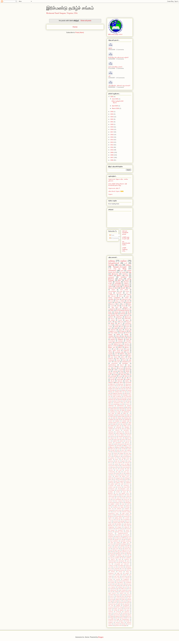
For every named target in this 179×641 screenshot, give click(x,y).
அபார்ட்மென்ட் (111, 434)
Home (75, 27)
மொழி (115, 600)
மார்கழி (117, 596)
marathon (122, 414)
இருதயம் (118, 447)
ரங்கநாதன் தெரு (112, 604)
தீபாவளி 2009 (121, 537)
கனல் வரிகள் (124, 289)
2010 (112, 150)
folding (123, 410)
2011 (112, 147)
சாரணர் (120, 320)
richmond (122, 313)
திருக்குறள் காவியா (119, 531)
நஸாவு (114, 368)
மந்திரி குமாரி (124, 588)
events (117, 410)
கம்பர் (127, 352)
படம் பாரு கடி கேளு (117, 269)
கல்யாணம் (110, 470)
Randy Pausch (116, 398)
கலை (116, 468)
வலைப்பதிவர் (120, 379)
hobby (124, 413)
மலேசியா (122, 593)
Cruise (122, 388)
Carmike (117, 388)
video (123, 428)
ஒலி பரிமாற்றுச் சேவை (124, 457)
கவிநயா (128, 265)
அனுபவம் (126, 285)
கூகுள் (110, 283)
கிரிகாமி (117, 476)
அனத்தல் (120, 341)
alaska (118, 334)
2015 (112, 137)
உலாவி (114, 451)
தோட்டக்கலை (120, 366)
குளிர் (111, 355)
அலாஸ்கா (126, 344)
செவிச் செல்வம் (118, 510)
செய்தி (127, 507)
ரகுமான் (128, 602)
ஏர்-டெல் (110, 456)
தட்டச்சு (128, 520)
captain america (113, 408)
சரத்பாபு (123, 357)
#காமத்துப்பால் (123, 331)
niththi (114, 418)
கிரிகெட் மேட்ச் (125, 476)
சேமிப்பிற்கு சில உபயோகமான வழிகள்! (118, 57)
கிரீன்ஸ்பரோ (111, 477)
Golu (125, 391)
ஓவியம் (123, 461)
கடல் (111, 462)
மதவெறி (112, 588)
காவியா (110, 476)
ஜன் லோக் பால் (123, 514)
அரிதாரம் (112, 437)
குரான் (126, 479)
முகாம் (110, 328)
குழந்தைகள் (128, 482)
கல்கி (128, 468)
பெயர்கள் (110, 579)
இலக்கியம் (111, 278)
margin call (128, 414)
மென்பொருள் (111, 377)
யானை (124, 600)
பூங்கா (127, 373)
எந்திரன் (121, 453)
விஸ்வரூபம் (121, 617)
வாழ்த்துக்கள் (111, 309)
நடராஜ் (127, 366)
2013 (112, 142)
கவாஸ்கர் (127, 470)
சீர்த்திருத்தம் (128, 502)
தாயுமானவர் (115, 363)
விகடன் (112, 381)
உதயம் (123, 450)
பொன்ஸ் (116, 584)
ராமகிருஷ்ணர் (126, 605)
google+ (119, 411)
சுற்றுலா (115, 505)
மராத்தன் (117, 591)
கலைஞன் (122, 468)
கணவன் (110, 464)
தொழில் (117, 543)
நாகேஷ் (116, 547)
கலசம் (119, 467)
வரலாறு (112, 379)
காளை (128, 474)
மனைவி (129, 590)
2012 (112, 144)
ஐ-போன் (124, 456)
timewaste (110, 427)
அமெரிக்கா (124, 277)
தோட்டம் (120, 323)
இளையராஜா (128, 317)
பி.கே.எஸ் (113, 296)
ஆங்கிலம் (110, 317)
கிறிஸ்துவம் (127, 477)
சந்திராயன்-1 (121, 494)
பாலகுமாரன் (116, 568)
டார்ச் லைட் (118, 519)
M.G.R (127, 333)
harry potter (111, 413)
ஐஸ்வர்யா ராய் (113, 457)
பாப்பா (109, 567)
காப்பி (115, 353)
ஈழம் (115, 349)
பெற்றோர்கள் (126, 579)
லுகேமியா (125, 307)
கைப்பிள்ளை (126, 485)
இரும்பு (123, 447)
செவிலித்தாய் (127, 510)
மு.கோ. (129, 597)
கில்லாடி (110, 479)
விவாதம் (127, 329)
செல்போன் (119, 508)
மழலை (127, 326)
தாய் (127, 293)
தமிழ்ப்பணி (126, 527)
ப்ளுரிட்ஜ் (118, 585)
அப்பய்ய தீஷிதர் (120, 434)
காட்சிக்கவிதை (111, 471)
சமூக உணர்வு (111, 497)
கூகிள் (122, 484)
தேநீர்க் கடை (126, 542)
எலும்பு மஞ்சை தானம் (114, 350)
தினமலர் (110, 531)
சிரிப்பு (117, 358)
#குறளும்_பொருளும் (120, 267)
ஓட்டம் (127, 459)
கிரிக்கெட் (122, 353)
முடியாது (112, 599)
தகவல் (122, 321)
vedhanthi (110, 428)
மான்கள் (124, 594)
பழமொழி (115, 371)
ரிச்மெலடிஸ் (127, 607)
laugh (117, 414)
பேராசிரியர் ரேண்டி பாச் (126, 580)
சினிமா (110, 281)
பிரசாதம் (120, 571)
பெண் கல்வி (117, 577)
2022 (112, 119)
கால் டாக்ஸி (115, 474)
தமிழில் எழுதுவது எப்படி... (124, 249)
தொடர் (122, 365)
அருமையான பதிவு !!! (114, 188)
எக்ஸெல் (115, 453)
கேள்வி (118, 485)
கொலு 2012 (126, 487)
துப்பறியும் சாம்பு (118, 539)
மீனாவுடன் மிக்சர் (113, 288)
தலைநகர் (113, 530)
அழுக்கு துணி (117, 439)
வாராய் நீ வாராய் (116, 614)
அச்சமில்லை (126, 430)
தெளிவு (118, 542)
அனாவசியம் (111, 433)
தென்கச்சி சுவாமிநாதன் (126, 541)
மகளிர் (123, 585)
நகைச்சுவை (112, 270)
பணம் (125, 556)
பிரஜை (127, 571)
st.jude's (129, 424)
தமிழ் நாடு (116, 361)
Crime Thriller (114, 333)
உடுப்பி (118, 450)
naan (109, 418)
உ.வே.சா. (112, 318)
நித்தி (109, 551)
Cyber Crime (128, 388)
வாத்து (109, 614)
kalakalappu (111, 414)
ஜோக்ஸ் (110, 517)
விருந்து (111, 617)
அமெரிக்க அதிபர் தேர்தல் (117, 315)
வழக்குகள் (126, 611)
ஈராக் (109, 349)
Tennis (112, 310)
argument (121, 407)
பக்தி (128, 554)
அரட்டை (129, 436)
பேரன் (117, 580)
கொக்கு (119, 487)
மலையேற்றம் (113, 376)
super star (118, 425)
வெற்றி (117, 619)
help (130, 272)
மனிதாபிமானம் (113, 590)
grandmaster (126, 411)
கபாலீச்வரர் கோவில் (125, 465)
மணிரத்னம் (120, 587)
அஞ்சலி (129, 313)
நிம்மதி (114, 551)
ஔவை (120, 318)
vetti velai (117, 428)
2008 (112, 155)
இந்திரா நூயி (111, 347)
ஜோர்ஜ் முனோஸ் (118, 517)
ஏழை (115, 456)
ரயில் (125, 377)
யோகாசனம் (121, 602)
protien (117, 419)
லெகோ (110, 610)
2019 (112, 127)
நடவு (111, 545)
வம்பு (130, 377)
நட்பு (119, 304)
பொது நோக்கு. (120, 582)
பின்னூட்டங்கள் (112, 373)
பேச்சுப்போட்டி (111, 580)
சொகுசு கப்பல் (116, 511)
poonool (113, 339)
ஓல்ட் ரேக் (118, 461)
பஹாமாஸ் (121, 294)
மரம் (130, 374)
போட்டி (121, 296)
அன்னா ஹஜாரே (119, 433)
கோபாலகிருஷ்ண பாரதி (123, 488)
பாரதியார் (129, 294)
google (116, 313)
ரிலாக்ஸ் (110, 608)
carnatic (126, 334)
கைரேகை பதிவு (111, 487)
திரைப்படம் (113, 304)
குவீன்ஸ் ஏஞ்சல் (114, 484)
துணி (111, 539)
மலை (122, 326)
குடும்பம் (129, 353)
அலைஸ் (110, 439)
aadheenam (111, 405)
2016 (112, 134)
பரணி (119, 559)
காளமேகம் (122, 474)
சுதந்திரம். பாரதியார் (114, 504)
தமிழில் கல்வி (111, 524)
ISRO (125, 393)
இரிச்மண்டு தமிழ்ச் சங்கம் (70, 8)
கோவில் (118, 491)
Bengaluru (110, 388)
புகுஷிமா (127, 573)
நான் (109, 548)
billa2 (126, 407)
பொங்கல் (112, 582)
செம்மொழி (111, 360)
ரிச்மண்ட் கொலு (119, 607)
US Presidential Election (122, 310)
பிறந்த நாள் (119, 573)
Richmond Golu (111, 399)
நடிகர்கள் (116, 545)
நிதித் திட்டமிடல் (125, 550)
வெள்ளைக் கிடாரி (112, 620)
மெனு (111, 600)
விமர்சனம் (113, 329)
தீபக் (115, 537)
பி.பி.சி (123, 568)
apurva (115, 407)
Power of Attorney (117, 396)
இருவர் (128, 447)
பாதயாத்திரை (121, 565)
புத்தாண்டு (121, 373)
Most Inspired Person (115, 394)
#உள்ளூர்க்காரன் (113, 263)
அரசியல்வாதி (118, 342)
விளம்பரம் (119, 381)
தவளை (127, 530)
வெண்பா (119, 309)
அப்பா (129, 288)
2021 (112, 121)
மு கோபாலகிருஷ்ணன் (121, 597)
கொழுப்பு (117, 355)
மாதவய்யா (118, 594)
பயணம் (112, 305)
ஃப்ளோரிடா (117, 430)
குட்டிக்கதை (120, 479)
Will (123, 404)
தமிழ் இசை (119, 524)
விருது (120, 329)
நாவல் (111, 550)
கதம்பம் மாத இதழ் (125, 464)
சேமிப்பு (110, 321)
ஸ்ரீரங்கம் (110, 382)
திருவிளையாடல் (126, 536)
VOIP (109, 404)
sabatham (117, 421)
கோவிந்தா (110, 491)
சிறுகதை (117, 281)
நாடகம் (124, 304)
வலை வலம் (128, 328)
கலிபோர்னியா (127, 318)
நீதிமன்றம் (129, 553)
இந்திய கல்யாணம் (124, 345)
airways (110, 334)
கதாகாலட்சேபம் (111, 465)
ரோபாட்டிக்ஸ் (126, 608)
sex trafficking (122, 422)
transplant (127, 427)
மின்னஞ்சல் (128, 596)
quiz (122, 419)
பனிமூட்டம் (113, 559)
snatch (124, 424)
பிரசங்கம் (113, 571)
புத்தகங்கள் (117, 574)
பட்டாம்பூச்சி (120, 369)
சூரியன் (127, 505)
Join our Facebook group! (125, 232)
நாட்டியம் (121, 368)
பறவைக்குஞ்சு (121, 560)
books (110, 312)
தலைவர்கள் (120, 530)
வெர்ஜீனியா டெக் (112, 331)
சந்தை (128, 494)
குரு (130, 479)
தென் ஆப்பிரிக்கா (114, 541)
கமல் (109, 467)
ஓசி (122, 459)
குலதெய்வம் (111, 482)
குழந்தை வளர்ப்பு (119, 482)
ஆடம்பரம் (127, 441)
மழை (127, 296)
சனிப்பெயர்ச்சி (111, 496)
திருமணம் (128, 321)
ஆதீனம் (110, 444)
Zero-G (127, 404)
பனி (109, 76)
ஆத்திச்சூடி (119, 317)
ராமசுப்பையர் (111, 607)
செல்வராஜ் (110, 510)
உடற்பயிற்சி (123, 448)
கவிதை (111, 261)
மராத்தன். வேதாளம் (125, 591)
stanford (112, 425)
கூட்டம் (127, 484)
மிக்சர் (122, 596)
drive (128, 336)
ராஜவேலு (118, 605)
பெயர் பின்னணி (125, 577)
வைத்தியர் (110, 622)
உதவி (121, 270)
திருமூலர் (127, 534)
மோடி (120, 600)
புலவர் (128, 576)
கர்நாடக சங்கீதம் (120, 301)
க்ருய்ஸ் (124, 355)
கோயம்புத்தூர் (111, 490)
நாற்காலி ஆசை (128, 548)
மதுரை (117, 588)
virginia (127, 428)
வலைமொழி (118, 611)
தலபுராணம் (128, 528)
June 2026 (115, 99)
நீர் (110, 369)
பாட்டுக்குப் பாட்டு (112, 565)
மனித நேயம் (123, 374)
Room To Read (117, 401)
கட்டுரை (118, 286)
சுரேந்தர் (110, 505)
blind (130, 407)
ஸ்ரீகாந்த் (123, 623)
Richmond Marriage (121, 399)
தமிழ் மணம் (118, 525)
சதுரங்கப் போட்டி (125, 493)
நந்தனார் (123, 545)
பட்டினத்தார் (126, 286)
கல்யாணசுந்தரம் (112, 291)
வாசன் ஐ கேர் (117, 613)
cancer (126, 297)
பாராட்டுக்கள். (128, 567)
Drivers (118, 390)
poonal (129, 337)
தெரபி (112, 542)
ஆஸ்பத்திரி (119, 445)
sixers (119, 424)
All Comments (115, 238)
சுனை (123, 504)
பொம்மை (122, 584)
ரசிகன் (119, 377)
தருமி (123, 528)
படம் (125, 263)
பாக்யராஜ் (118, 562)
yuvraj (109, 430)
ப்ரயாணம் (112, 585)
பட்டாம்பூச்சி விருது (119, 556)
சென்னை (125, 274)
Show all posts (85, 21)
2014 (112, 139)
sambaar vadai (125, 421)
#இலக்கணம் (113, 384)
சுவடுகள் (122, 505)
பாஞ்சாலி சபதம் (126, 562)
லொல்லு (115, 610)
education (111, 299)
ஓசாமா (116, 459)
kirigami (119, 337)
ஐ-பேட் (119, 456)
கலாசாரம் (110, 468)
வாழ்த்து (111, 616)
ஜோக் (116, 321)
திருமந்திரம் (125, 363)
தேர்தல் (112, 323)
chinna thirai (121, 408)
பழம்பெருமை (111, 562)
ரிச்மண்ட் (123, 288)
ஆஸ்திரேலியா (111, 445)
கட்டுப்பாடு (127, 462)
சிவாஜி (110, 293)
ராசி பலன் (110, 605)
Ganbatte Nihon (118, 391)
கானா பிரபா (126, 471)
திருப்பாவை (119, 534)
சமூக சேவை (114, 357)
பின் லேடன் (129, 570)
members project (121, 416)
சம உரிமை (127, 496)
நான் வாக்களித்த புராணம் (115, 67)
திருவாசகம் (118, 536)
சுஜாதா (110, 48)
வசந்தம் (121, 328)
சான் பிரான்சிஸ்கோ (117, 499)
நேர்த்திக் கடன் (121, 554)
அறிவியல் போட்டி (117, 344)
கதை (120, 265)
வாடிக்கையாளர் (126, 613)
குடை (115, 479)
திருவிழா (110, 537)
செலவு (118, 360)
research (110, 421)
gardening (112, 411)
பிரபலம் (123, 305)
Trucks (127, 402)
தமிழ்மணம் (110, 528)
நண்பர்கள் (126, 325)
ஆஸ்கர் (128, 444)
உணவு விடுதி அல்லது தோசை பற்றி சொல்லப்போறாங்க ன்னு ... (117, 184)
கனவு (118, 465)
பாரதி (121, 371)
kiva (124, 337)
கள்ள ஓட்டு (119, 470)
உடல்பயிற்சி (112, 450)
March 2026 (115, 108)
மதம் (130, 587)
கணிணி (116, 464)
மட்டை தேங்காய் (111, 587)
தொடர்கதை (111, 543)
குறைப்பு (128, 481)
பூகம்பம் (110, 577)
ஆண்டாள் (127, 442)
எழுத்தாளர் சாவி (117, 454)
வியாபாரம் (129, 616)
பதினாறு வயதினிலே (114, 557)
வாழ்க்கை (129, 614)
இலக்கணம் (115, 274)
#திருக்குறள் (120, 384)
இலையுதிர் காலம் (112, 448)
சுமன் (128, 504)
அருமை (110, 194)
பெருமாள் (118, 579)
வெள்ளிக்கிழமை (125, 619)
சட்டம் (117, 493)
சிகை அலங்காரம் (119, 500)
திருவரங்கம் (110, 536)
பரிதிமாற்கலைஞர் (112, 560)
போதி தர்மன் (128, 584)
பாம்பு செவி (120, 567)
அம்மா (127, 315)
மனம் (130, 588)
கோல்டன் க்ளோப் (125, 490)
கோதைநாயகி (111, 488)
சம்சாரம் (124, 497)
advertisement (120, 405)
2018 (112, 129)
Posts (112, 235)
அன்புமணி (127, 433)
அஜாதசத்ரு (110, 431)
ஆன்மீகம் (116, 444)
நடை (109, 368)
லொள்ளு (111, 265)
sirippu (114, 424)
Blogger (100, 637)
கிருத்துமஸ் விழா (119, 477)
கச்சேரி (110, 352)
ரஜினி (119, 604)
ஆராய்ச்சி (122, 444)
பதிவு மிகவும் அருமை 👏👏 (115, 191)
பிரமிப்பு (129, 305)
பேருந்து (116, 374)
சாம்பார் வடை (126, 499)
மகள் (128, 585)
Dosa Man (112, 390)
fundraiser (129, 410)
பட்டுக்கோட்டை (112, 294)
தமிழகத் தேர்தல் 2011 (118, 522)
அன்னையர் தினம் (126, 299)
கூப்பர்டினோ (111, 485)
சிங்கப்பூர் (127, 500)
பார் (111, 568)
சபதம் (118, 496)
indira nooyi (111, 337)
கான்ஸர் (117, 473)
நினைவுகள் (128, 368)
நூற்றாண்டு (112, 554)
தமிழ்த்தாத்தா (111, 527)
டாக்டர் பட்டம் (111, 519)
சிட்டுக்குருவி (111, 502)
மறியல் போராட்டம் (112, 593)
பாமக (114, 567)
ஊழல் (127, 349)
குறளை (111, 481)
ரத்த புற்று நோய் (126, 604)
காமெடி (127, 291)
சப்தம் (122, 496)
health (118, 413)
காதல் (120, 291)
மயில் (111, 591)
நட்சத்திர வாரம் (118, 325)
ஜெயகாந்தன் (119, 516)
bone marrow (118, 285)
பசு (114, 369)
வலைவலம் (111, 277)
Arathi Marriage (125, 387)
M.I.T (130, 393)
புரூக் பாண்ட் (117, 576)
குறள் (116, 481)
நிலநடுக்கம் (118, 553)
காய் (122, 473)
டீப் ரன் (109, 520)
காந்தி (119, 471)
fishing (110, 313)
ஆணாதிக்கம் (118, 442)
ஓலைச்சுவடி (110, 461)
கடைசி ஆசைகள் (118, 462)
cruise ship (128, 408)
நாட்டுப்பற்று (126, 547)
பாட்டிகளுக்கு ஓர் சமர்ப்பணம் (121, 564)
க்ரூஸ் (124, 491)
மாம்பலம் (129, 594)
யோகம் (115, 602)
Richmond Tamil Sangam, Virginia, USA (61, 13)
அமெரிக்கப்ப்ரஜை (122, 436)
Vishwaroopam (116, 404)
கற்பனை (114, 467)
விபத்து (123, 616)
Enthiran (123, 390)
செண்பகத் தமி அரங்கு (118, 507)
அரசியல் (110, 286)
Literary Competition (114, 297)
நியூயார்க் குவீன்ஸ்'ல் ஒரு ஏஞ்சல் (124, 551)
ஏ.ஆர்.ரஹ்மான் (126, 454)
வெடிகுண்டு (111, 619)
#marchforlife (128, 382)
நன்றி (128, 545)
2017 (112, 132)
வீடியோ (127, 381)
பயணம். (110, 326)
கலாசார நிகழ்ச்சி (126, 467)
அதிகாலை (127, 431)
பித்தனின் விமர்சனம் (120, 570)
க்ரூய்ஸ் (110, 302)
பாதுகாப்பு (127, 565)
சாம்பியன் (110, 500)
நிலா (124, 553)
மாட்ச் (128, 593)
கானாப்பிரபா (111, 473)
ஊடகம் (109, 453)
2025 (112, 111)
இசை (119, 280)
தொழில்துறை (124, 543)
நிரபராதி (112, 553)
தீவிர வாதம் (128, 537)
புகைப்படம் (110, 574)
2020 (112, 124)
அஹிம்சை (115, 441)
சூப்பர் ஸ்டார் (125, 358)
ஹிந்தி (125, 625)
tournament (118, 427)
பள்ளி (117, 305)
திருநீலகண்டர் (111, 534)
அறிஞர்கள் (127, 437)
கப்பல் (111, 301)
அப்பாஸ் (114, 436)
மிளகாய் (112, 597)
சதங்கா (123, 261)
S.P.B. (124, 401)
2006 (112, 160)
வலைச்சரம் (110, 611)
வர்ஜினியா (122, 610)
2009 (112, 152)
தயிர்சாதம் (117, 528)
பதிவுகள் (127, 369)
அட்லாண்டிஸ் (111, 341)
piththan (112, 419)
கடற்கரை (129, 461)
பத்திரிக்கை (128, 557)
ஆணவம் (110, 442)
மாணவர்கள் (111, 594)
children (110, 275)
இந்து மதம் (112, 447)
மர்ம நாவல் (122, 272)
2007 (112, 157)
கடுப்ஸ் (113, 289)
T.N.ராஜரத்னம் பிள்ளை (118, 402)
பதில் (123, 557)
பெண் (109, 374)
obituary (119, 418)
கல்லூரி (110, 353)
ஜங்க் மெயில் (125, 513)
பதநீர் (130, 556)
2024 (112, 114)
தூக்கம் (129, 539)
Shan (128, 401)
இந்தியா (119, 275)
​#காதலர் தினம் (119, 382)
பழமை (128, 560)
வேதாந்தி (127, 620)
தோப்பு (129, 543)
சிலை (122, 502)
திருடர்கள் (110, 533)
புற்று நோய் (115, 307)
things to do (126, 425)
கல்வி (128, 301)
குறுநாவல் (122, 481)
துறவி (124, 539)
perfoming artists (127, 418)
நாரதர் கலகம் (115, 548)
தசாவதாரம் (115, 520)
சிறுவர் (116, 302)
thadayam (120, 339)
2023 (112, 116)
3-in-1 (118, 387)
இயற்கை (127, 347)
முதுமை (123, 599)
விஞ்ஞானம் (117, 616)
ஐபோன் (129, 456)
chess (117, 336)
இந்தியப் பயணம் (127, 445)
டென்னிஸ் (118, 293)
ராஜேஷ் (115, 328)
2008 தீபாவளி (127, 309)
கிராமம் (127, 280)
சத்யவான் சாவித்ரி (112, 494)
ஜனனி (116, 514)
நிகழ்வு (129, 304)
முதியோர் (118, 599)
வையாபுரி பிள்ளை (120, 622)
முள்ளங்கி (129, 599)
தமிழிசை (127, 522)
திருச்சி (127, 531)
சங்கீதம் (113, 320)
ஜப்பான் (129, 514)
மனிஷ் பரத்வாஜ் (122, 590)
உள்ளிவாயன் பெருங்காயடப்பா (123, 451)
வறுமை (127, 610)
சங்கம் (129, 355)
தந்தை (109, 522)
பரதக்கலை (126, 559)
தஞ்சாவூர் (122, 520)
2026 (112, 96)
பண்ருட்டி (126, 283)
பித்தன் (116, 326)
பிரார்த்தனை (111, 573)
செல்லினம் (127, 508)
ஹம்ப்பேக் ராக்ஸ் (118, 625)
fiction (117, 299)
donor (122, 336)
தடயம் (121, 302)
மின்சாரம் (127, 376)
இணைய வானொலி (113, 345)
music (128, 416)
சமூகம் (118, 497)
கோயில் (118, 490)
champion (111, 336)
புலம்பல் (123, 576)
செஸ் (109, 511)
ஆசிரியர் (121, 441)
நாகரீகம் (110, 547)
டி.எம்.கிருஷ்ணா (126, 519)
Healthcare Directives (117, 393)
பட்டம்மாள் (110, 556)
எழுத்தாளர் (126, 350)
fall (128, 312)
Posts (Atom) (79, 32)
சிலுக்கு (117, 502)
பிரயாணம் (126, 281)
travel (127, 339)
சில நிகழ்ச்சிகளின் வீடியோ (126, 243)
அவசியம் (123, 439)
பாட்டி (109, 564)
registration (127, 419)
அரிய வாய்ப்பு (119, 437)
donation (112, 410)
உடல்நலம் (129, 448)
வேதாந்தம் (121, 620)
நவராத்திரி (118, 283)
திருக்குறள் (128, 302)
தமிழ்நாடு (119, 527)
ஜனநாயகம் (110, 514)
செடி (109, 507)
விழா (116, 617)
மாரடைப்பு (112, 596)
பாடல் (109, 285)
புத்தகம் (124, 574)
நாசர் (121, 547)
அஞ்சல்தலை (119, 431)
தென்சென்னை (112, 365)
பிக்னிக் (127, 371)
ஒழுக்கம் (110, 459)
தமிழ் (126, 275)
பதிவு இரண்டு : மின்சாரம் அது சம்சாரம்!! (119, 85)
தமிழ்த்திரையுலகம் (126, 361)
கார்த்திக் (127, 473)
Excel (121, 333)
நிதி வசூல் (117, 550)
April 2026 (115, 106)
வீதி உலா (128, 617)
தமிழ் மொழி (126, 525)
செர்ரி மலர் (111, 508)
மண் (126, 587)
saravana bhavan (112, 422)
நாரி (121, 548)
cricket (123, 312)
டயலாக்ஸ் (127, 517)
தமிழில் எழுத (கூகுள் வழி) (125, 237)
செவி (124, 360)
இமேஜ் (120, 347)
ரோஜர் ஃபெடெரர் (118, 608)
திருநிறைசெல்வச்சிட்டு (123, 533)
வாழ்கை (123, 614)
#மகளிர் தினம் (120, 385)
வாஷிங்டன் (128, 379)
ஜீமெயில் (112, 516)
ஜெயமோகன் (126, 516)
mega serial (112, 416)
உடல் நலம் (121, 349)
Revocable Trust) (126, 398)
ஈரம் (118, 448)
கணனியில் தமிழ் (119, 352)
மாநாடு (120, 376)
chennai (116, 312)
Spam (109, 402)
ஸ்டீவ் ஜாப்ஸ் (116, 623)
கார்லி (109, 474)
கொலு (121, 278)
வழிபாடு (110, 613)
